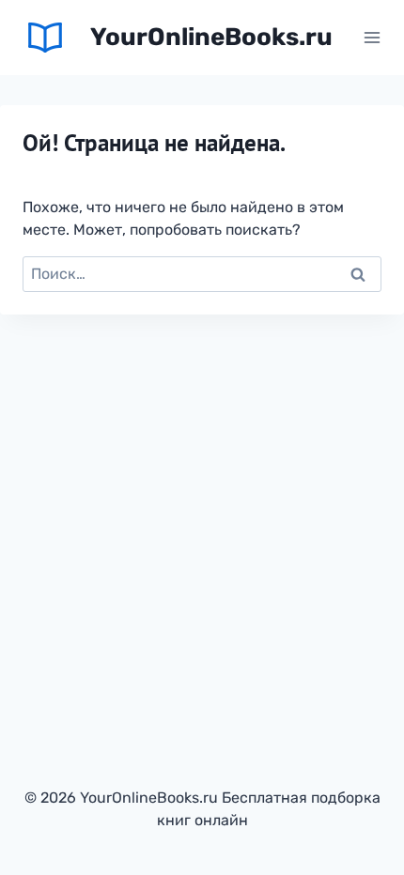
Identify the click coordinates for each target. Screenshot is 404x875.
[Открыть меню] (371, 37)
